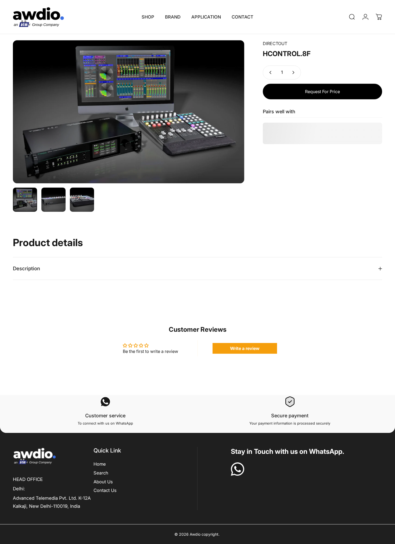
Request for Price (322, 91)
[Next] (230, 111)
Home (100, 464)
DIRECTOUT (275, 43)
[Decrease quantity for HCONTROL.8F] (269, 72)
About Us (103, 481)
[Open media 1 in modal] (128, 112)
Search (101, 473)
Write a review (245, 348)
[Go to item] (25, 200)
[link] (28, 479)
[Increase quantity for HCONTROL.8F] (294, 72)
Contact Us (105, 490)
